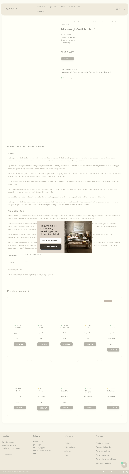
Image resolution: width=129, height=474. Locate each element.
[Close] (90, 223)
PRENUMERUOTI (51, 247)
